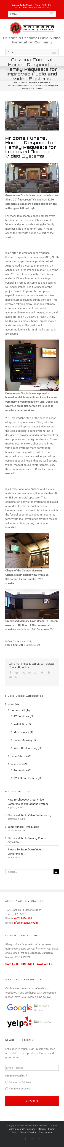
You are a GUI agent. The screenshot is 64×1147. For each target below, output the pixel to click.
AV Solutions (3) (23, 716)
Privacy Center (45, 1132)
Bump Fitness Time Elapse (23, 826)
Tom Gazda (13, 641)
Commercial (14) (20, 710)
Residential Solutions (19, 1088)
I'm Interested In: (16, 1075)
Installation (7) (22, 724)
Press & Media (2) (20, 756)
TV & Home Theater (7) (27, 778)
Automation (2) (22, 770)
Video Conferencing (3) (27, 748)
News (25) (13, 704)
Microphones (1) (23, 732)
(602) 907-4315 (23, 918)
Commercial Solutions (20, 1082)
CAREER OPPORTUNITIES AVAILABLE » (29, 964)
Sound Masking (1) (25, 740)
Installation (18, 645)
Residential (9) (19, 764)
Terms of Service (28, 1132)
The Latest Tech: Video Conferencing (29, 815)
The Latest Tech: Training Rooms (27, 838)
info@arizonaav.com (39, 7)
